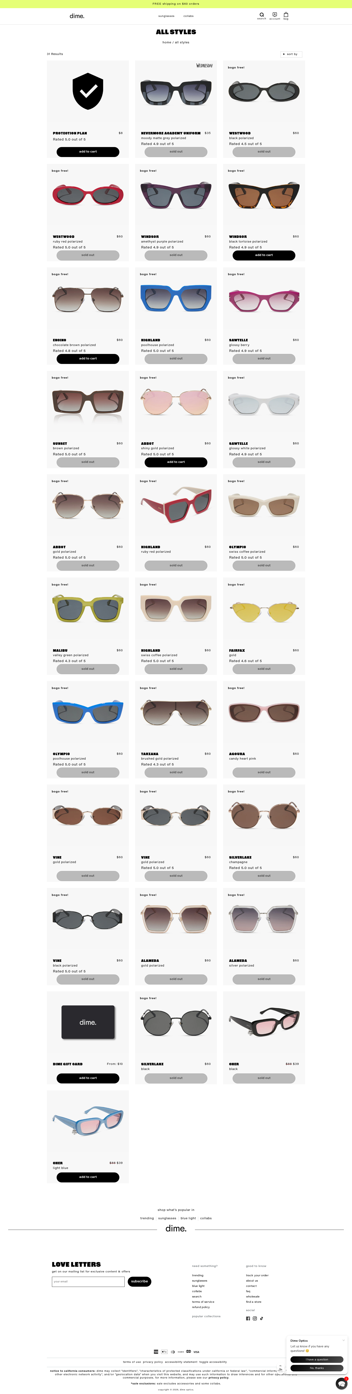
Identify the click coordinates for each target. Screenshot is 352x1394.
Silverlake (240, 857)
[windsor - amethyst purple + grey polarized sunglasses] (176, 194)
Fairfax (237, 651)
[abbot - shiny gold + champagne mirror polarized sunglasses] (176, 401)
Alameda (150, 961)
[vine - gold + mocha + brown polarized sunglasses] (88, 815)
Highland (150, 340)
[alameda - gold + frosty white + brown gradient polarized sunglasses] (176, 918)
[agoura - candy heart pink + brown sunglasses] (264, 712)
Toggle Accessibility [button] (213, 1362)
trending (147, 1218)
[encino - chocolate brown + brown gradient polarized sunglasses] (88, 298)
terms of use (132, 1362)
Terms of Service (203, 1302)
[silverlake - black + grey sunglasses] (176, 1022)
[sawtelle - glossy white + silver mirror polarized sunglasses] (264, 401)
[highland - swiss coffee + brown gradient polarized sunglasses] (176, 608)
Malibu (60, 651)
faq (248, 1291)
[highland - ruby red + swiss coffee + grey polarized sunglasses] (176, 505)
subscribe (139, 1281)
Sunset (60, 444)
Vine (57, 857)
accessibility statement (181, 1362)
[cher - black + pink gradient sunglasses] (264, 1022)
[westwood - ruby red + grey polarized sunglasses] (88, 194)
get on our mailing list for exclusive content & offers (91, 1271)
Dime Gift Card (68, 1064)
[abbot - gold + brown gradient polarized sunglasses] (88, 505)
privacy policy (153, 1362)
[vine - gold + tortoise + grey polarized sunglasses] (176, 815)
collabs (206, 1218)
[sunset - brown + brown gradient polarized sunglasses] (88, 401)
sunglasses (167, 1218)
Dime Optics (186, 1390)
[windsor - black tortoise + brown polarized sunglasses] (264, 194)
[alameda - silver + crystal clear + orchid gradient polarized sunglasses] (264, 918)
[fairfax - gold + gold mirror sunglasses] (264, 608)
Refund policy (201, 1307)
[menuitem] (166, 16)
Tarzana (149, 754)
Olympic (237, 547)
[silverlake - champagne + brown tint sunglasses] (264, 815)
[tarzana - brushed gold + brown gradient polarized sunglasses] (176, 712)
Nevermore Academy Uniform (171, 133)
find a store (254, 1302)
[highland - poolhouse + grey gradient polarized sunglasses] (176, 298)
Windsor (150, 237)
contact (251, 1286)
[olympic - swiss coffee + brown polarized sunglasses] (264, 505)
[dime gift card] (88, 1022)
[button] (342, 1384)
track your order (257, 1275)
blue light (188, 1218)
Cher (234, 1064)
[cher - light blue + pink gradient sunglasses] (88, 1121)
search (196, 1296)
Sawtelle (238, 340)
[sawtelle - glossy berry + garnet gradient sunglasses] (264, 298)
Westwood (240, 133)
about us (252, 1281)
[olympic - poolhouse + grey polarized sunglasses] (88, 712)
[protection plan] (88, 91)
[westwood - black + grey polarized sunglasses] (264, 91)
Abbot (147, 444)
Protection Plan (70, 133)
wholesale (253, 1296)
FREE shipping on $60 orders (176, 4)
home (167, 42)
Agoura (237, 754)
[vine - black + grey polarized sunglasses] (88, 918)
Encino (59, 340)
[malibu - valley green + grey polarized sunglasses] (88, 608)
